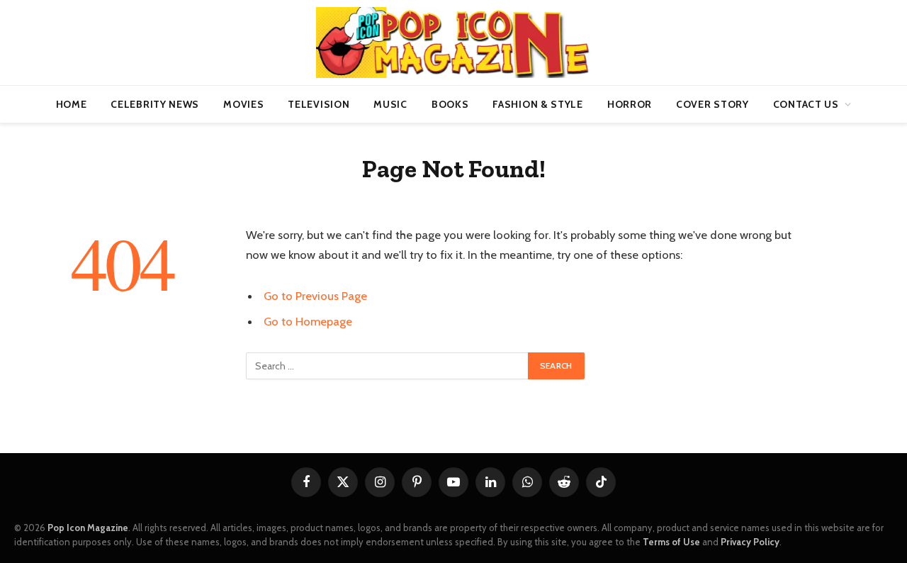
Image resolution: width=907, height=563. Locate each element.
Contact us (806, 104)
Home (71, 104)
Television (318, 104)
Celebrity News (155, 104)
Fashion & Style (537, 104)
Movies (243, 104)
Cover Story (712, 104)
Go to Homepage (308, 321)
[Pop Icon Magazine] (453, 42)
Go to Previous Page (315, 296)
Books (450, 104)
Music (390, 104)
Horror (629, 104)
